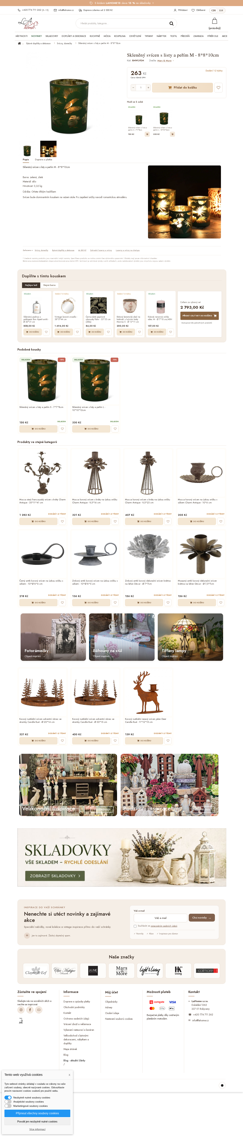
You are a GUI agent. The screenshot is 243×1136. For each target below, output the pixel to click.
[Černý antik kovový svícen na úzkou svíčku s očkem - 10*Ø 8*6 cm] (42, 554)
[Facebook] (29, 1009)
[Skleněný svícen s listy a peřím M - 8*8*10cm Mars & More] (27, 149)
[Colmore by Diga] (207, 970)
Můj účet (111, 992)
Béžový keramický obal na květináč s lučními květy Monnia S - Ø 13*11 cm (128, 319)
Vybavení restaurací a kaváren (79, 1030)
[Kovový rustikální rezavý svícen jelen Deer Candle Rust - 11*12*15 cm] (148, 692)
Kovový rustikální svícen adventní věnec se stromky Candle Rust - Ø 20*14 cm (40, 721)
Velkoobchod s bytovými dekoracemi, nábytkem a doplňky (76, 1039)
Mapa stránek (70, 1049)
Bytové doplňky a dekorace (38, 43)
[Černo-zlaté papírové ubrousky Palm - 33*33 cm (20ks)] (99, 305)
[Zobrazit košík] (214, 20)
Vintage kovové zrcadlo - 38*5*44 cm (66, 318)
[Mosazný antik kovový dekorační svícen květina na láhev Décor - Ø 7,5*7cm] (201, 554)
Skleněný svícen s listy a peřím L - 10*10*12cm (88, 409)
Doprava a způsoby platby (77, 1001)
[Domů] (21, 43)
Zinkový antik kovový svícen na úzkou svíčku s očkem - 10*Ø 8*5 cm (95, 582)
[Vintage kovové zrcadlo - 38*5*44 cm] (68, 305)
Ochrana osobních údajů (76, 1018)
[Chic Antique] (64, 970)
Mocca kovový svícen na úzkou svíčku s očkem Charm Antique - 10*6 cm (197, 501)
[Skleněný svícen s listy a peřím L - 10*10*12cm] (95, 380)
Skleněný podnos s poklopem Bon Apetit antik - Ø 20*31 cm (36, 319)
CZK (213, 10)
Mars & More (164, 60)
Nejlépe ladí (31, 285)
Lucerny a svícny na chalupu (128, 250)
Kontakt (67, 1013)
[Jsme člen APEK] (20, 1020)
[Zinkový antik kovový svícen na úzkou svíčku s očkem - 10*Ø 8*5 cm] (95, 554)
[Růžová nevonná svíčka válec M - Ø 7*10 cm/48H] (161, 305)
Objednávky (111, 1001)
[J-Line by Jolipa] (93, 970)
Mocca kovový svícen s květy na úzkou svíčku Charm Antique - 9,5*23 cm (147, 501)
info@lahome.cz (200, 1020)
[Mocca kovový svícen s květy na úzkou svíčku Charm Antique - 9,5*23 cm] (148, 473)
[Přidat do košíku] (147, 134)
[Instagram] (21, 1009)
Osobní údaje (112, 1013)
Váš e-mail (139, 910)
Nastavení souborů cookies (119, 1019)
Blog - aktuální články (74, 1060)
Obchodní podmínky (74, 1007)
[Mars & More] (121, 970)
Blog (66, 1055)
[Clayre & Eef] (36, 970)
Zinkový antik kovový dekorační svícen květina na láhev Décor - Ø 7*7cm (148, 582)
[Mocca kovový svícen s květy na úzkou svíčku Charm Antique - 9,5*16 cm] (95, 473)
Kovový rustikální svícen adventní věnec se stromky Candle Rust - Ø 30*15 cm (93, 721)
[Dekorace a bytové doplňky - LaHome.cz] (28, 23)
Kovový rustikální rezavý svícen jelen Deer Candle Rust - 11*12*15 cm (145, 721)
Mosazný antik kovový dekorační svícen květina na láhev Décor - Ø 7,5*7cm (197, 582)
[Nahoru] (222, 1085)
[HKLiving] (178, 970)
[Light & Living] (150, 970)
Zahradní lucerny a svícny (101, 250)
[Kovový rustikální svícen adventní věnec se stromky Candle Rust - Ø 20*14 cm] (42, 692)
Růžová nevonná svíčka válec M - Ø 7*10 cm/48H (160, 318)
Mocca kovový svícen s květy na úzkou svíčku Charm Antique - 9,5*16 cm (94, 501)
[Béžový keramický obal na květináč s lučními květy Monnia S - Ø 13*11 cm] (130, 305)
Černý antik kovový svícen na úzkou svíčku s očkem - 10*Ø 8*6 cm (41, 582)
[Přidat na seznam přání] (218, 87)
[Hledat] (171, 23)
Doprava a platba (43, 159)
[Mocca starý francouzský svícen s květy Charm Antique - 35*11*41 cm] (42, 473)
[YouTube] (38, 1009)
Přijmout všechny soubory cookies (37, 1113)
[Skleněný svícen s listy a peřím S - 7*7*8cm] (42, 380)
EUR (221, 10)
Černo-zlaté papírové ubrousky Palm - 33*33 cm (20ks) (98, 319)
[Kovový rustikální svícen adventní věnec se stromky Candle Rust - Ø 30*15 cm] (95, 692)
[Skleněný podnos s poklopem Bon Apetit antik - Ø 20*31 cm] (36, 305)
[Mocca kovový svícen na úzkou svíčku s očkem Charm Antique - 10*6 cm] (201, 473)
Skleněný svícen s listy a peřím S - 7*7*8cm (41, 407)
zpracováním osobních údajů (164, 926)
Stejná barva (49, 285)
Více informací (37, 1129)
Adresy (108, 1007)
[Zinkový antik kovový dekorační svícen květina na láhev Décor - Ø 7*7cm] (148, 554)
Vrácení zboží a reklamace (77, 1024)
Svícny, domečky (64, 43)
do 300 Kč (82, 250)
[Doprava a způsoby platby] (163, 1006)
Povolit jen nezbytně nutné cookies (37, 1121)
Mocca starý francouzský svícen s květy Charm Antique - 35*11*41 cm (42, 501)
